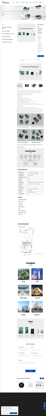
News (30, 2)
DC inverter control (6, 31)
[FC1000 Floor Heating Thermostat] (30, 385)
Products (22, 2)
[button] (41, 378)
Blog (27, 409)
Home (13, 2)
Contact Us (35, 2)
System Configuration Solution (15, 13)
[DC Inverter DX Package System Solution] (39, 385)
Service (26, 2)
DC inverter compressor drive (7, 28)
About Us (17, 2)
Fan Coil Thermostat (6, 36)
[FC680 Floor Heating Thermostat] (21, 385)
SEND (30, 370)
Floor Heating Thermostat (7, 39)
